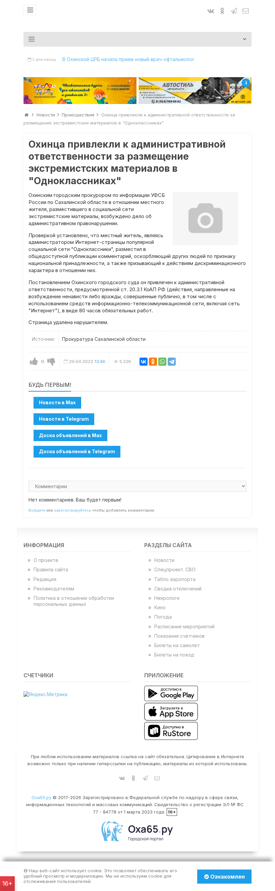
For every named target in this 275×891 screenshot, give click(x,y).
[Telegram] (172, 362)
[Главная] (26, 114)
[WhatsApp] (162, 362)
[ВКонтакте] (144, 362)
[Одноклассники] (153, 362)
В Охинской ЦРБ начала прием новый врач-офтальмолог (128, 59)
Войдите (37, 510)
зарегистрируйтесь (72, 510)
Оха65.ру (41, 797)
